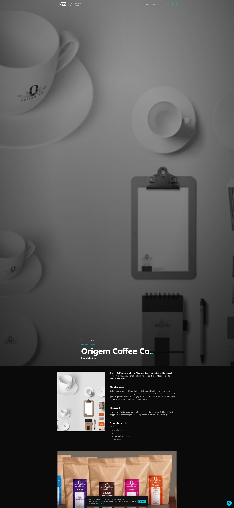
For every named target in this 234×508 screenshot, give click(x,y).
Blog (160, 4)
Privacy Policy (100, 503)
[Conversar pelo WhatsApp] (229, 503)
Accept (142, 501)
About (148, 4)
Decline (134, 501)
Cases (154, 4)
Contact (167, 4)
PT (174, 4)
